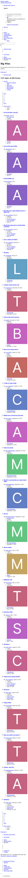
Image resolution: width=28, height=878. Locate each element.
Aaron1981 (8, 352)
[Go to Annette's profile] (17, 140)
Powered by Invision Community (9, 856)
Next (5, 103)
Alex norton (8, 418)
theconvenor (9, 181)
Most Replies (10, 88)
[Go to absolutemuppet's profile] (17, 793)
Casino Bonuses (8, 35)
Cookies (6, 852)
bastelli (7, 320)
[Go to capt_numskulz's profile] (11, 219)
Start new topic (7, 74)
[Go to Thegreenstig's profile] (17, 311)
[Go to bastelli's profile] (17, 343)
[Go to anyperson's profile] (17, 172)
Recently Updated (11, 82)
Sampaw (8, 615)
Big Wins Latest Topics (9, 834)
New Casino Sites (8, 38)
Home (5, 32)
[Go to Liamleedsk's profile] (17, 279)
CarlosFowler (10, 672)
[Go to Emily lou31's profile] (10, 696)
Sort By (6, 81)
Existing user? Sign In (9, 5)
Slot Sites (6, 36)
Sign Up (6, 27)
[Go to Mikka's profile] (17, 574)
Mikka (8, 575)
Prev (5, 93)
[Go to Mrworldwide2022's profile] (17, 474)
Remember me (10, 19)
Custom (9, 89)
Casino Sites (7, 33)
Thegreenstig (9, 149)
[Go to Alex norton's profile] (17, 442)
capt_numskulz (9, 215)
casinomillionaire (11, 411)
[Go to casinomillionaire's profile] (17, 409)
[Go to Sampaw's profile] (17, 638)
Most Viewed (10, 87)
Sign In (9, 21)
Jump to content (4, 1)
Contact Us (6, 850)
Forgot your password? (12, 24)
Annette (7, 115)
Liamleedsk (8, 255)
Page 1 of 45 (7, 106)
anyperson (9, 174)
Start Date (9, 85)
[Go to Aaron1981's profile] (17, 377)
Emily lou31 (9, 550)
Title (8, 84)
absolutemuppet (9, 770)
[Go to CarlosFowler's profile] (17, 670)
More (5, 39)
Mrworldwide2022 (10, 450)
